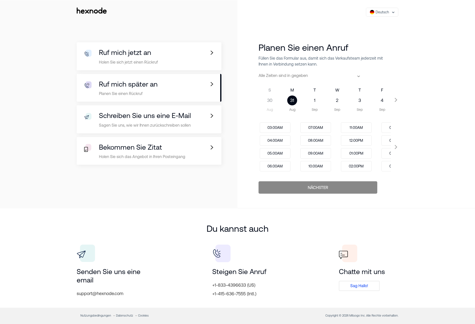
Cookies (143, 315)
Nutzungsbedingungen (95, 315)
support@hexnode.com (100, 293)
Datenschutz (124, 315)
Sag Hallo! (359, 285)
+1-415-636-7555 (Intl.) (234, 293)
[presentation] (254, 100)
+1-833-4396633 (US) (233, 285)
